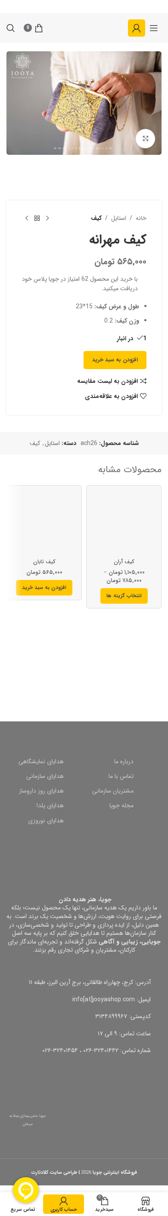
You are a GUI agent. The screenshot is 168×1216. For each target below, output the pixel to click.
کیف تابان (44, 562)
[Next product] (27, 218)
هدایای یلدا (50, 805)
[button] (44, 587)
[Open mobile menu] (153, 28)
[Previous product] (47, 218)
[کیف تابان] (44, 523)
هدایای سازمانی (45, 776)
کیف (96, 218)
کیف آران (124, 562)
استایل (118, 218)
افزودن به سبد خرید (115, 359)
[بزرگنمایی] (145, 138)
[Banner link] (84, 676)
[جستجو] (10, 28)
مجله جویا (121, 805)
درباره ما (124, 761)
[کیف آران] (124, 523)
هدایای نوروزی (46, 820)
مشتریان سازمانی (113, 791)
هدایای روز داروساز (41, 791)
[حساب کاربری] (136, 28)
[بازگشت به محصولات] (37, 218)
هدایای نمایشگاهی (41, 761)
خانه (141, 218)
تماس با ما (121, 776)
